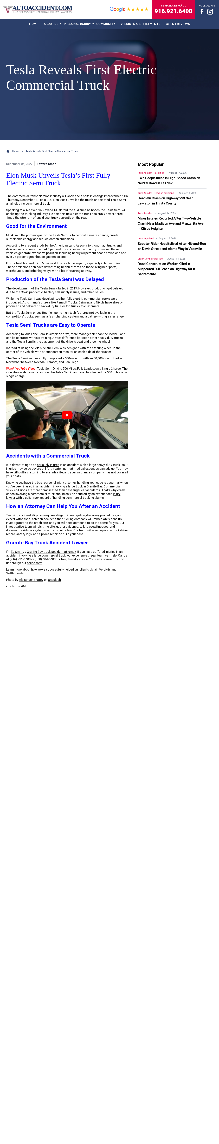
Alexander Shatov (31, 579)
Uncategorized (146, 238)
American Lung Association (73, 245)
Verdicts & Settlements (140, 24)
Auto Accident (145, 172)
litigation (38, 515)
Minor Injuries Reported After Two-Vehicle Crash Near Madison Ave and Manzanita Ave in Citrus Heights (170, 223)
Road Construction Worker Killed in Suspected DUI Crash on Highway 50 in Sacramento (166, 269)
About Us (51, 24)
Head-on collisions (164, 193)
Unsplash (54, 579)
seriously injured (48, 465)
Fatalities (159, 172)
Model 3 (114, 334)
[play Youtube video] (67, 415)
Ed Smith (17, 551)
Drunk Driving (145, 258)
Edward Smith (46, 164)
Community (105, 24)
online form (34, 563)
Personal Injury (77, 24)
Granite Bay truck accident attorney (51, 551)
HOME (33, 24)
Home (15, 151)
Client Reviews (178, 24)
